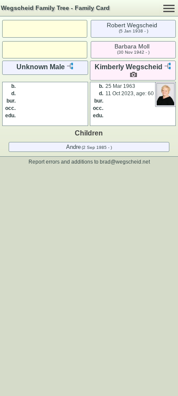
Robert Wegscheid (132, 25)
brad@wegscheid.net (125, 161)
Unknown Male (40, 67)
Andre (73, 147)
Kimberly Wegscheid (128, 67)
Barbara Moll (131, 46)
